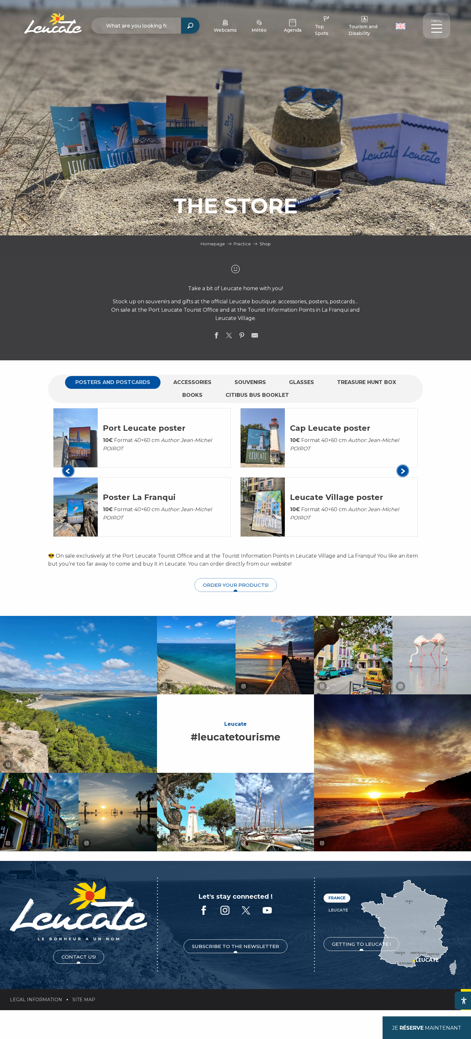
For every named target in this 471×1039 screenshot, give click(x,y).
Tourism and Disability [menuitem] (363, 30)
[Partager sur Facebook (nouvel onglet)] (216, 336)
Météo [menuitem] (259, 30)
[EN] (400, 26)
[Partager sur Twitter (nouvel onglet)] (229, 336)
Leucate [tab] (338, 910)
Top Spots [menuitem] (321, 30)
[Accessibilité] (463, 1000)
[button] (401, 25)
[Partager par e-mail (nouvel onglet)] (255, 336)
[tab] (113, 382)
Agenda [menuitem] (293, 30)
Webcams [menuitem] (225, 30)
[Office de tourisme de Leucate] (78, 910)
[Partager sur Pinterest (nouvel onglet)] (242, 336)
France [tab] (336, 898)
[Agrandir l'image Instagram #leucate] (78, 694)
